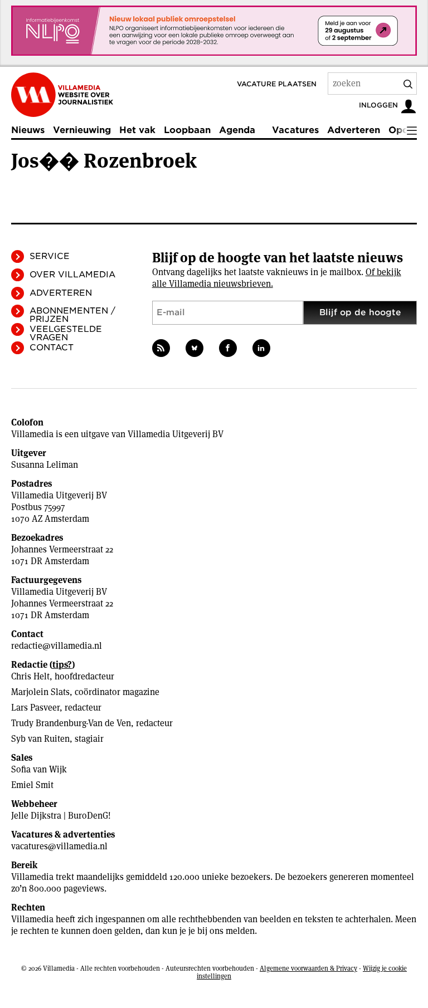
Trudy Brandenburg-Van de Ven (71, 723)
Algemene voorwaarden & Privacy (308, 968)
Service (50, 256)
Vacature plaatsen (277, 84)
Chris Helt (30, 676)
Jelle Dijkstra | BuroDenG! (61, 815)
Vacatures (295, 130)
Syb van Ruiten (40, 739)
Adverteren (353, 130)
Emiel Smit (32, 785)
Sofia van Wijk (39, 769)
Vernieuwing (82, 130)
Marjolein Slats (40, 692)
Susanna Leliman (44, 465)
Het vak (137, 130)
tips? (62, 665)
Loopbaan (187, 130)
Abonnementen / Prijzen (72, 315)
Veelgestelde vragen (66, 333)
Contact (52, 347)
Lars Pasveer (35, 707)
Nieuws (28, 130)
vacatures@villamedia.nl (59, 846)
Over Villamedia (72, 275)
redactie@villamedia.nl (56, 646)
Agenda (237, 130)
